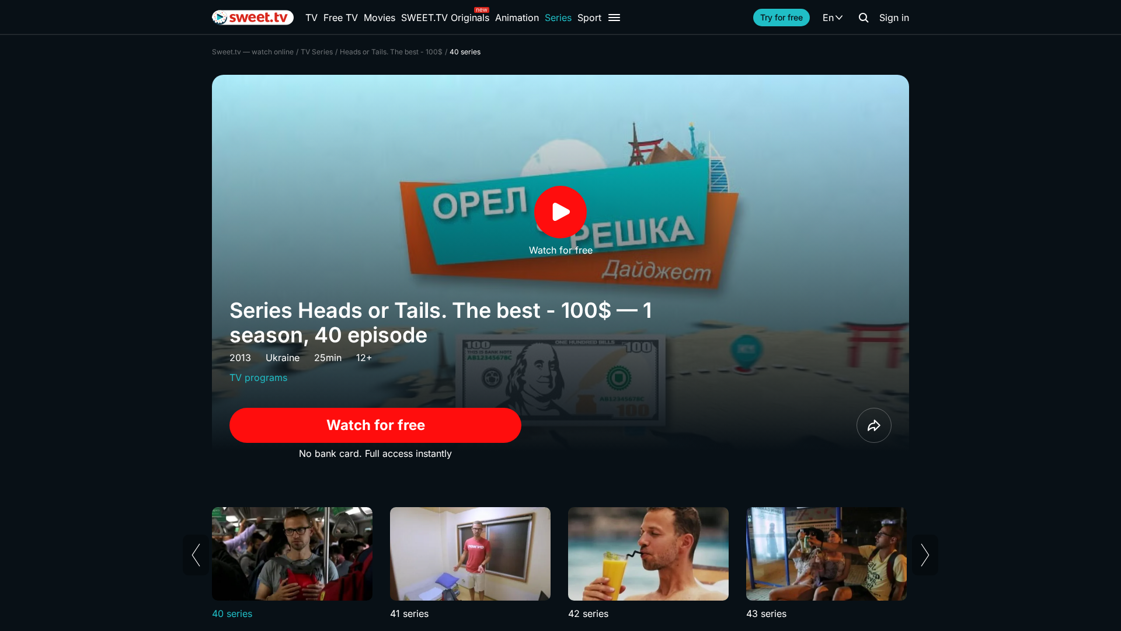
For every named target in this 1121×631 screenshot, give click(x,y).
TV (311, 17)
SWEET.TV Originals (445, 17)
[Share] (874, 425)
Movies (379, 17)
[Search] (864, 17)
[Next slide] (925, 555)
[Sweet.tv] (253, 17)
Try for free (781, 17)
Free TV (340, 17)
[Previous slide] (196, 555)
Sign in (894, 17)
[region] (560, 563)
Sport (589, 17)
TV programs (258, 377)
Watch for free (375, 425)
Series (558, 17)
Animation (517, 17)
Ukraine (283, 357)
